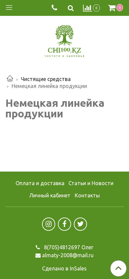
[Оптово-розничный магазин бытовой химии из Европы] (64, 39)
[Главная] (10, 79)
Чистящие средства (46, 79)
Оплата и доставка (40, 183)
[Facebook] (64, 224)
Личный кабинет (49, 195)
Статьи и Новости (90, 183)
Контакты (87, 195)
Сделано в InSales (64, 268)
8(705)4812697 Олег (68, 247)
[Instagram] (48, 224)
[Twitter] (80, 224)
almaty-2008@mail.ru (68, 255)
